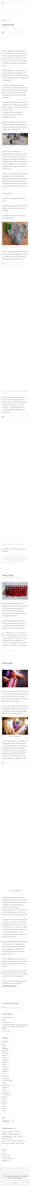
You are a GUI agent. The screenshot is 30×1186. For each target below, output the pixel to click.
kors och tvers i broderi (11, 559)
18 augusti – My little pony (14, 1131)
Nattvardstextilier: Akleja (8, 1017)
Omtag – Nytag (7, 575)
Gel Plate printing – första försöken (16, 1141)
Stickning (20, 556)
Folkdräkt (4, 1057)
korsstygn (18, 559)
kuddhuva (22, 559)
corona (18, 558)
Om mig (20, 1173)
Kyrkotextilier (5, 1069)
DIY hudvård (5, 1050)
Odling (3, 1083)
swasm (13, 561)
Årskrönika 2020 (8, 25)
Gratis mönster (6, 1060)
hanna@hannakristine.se (9, 986)
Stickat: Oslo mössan (7, 1022)
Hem (7, 1173)
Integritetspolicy (12, 1173)
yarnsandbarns (11, 562)
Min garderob (5, 1076)
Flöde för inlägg (6, 1156)
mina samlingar (6, 1078)
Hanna (11, 27)
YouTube (4, 1110)
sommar (9, 561)
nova (26, 559)
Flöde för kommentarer (8, 1158)
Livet (17, 556)
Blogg (9, 1173)
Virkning (4, 1108)
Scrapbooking (5, 1094)
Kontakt (15, 1173)
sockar (6, 561)
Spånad (4, 1101)
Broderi (8, 556)
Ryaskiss (4, 1020)
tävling (16, 561)
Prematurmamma (6, 1092)
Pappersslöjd (5, 1087)
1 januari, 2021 (5, 27)
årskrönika (11, 558)
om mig (3, 561)
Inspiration (4, 1066)
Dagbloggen (5, 1048)
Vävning (24, 556)
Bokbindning (5, 1041)
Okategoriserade (6, 1085)
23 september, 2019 (6, 578)
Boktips (4, 1043)
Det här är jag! (7, 663)
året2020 (7, 558)
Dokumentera (5, 1053)
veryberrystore (5, 562)
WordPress (24, 1176)
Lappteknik (5, 1071)
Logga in (4, 1154)
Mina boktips (17, 1173)
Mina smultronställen (7, 1080)
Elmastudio (19, 1178)
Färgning (4, 1055)
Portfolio (4, 1090)
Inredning (4, 1064)
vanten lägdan (20, 561)
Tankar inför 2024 (6, 1031)
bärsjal (15, 558)
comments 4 (17, 578)
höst (5, 559)
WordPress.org (6, 1160)
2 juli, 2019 (4, 665)
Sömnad (4, 1099)
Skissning (4, 1097)
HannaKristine (13, 556)
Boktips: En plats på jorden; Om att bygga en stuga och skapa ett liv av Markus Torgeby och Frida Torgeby (14, 1026)
